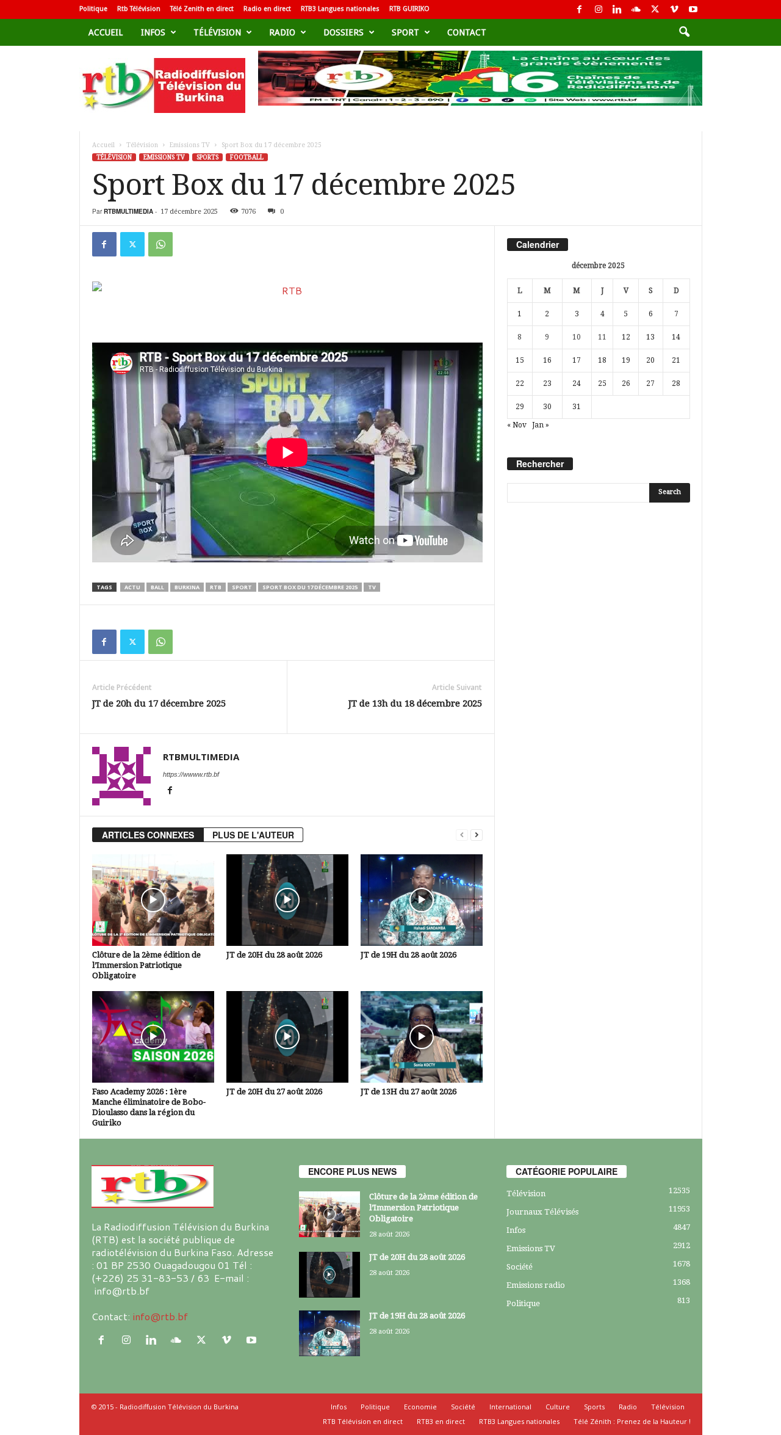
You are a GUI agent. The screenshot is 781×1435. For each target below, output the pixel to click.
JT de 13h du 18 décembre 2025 (415, 703)
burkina (187, 587)
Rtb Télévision (138, 9)
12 (626, 337)
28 (676, 383)
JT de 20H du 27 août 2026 (274, 1091)
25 (602, 383)
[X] (655, 9)
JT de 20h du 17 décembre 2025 (159, 703)
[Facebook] (579, 9)
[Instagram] (598, 9)
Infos (153, 32)
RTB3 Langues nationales (340, 9)
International (510, 1406)
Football (247, 157)
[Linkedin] (617, 9)
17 (576, 360)
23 (547, 383)
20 (650, 360)
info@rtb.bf (160, 1316)
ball (157, 587)
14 (676, 337)
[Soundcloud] (636, 9)
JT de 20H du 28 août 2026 (274, 954)
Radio (282, 32)
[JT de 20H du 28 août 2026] (287, 900)
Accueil (105, 32)
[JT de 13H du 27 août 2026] (422, 1037)
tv (372, 587)
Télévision (217, 32)
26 (626, 383)
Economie (420, 1406)
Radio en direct (267, 9)
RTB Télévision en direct (363, 1421)
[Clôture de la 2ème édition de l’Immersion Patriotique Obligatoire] (153, 900)
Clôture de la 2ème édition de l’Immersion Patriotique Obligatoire (146, 965)
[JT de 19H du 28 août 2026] (422, 900)
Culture (557, 1406)
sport (405, 32)
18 (602, 360)
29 (520, 406)
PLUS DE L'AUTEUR (253, 835)
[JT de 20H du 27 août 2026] (287, 1037)
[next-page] (476, 835)
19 (626, 360)
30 (547, 406)
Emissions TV (190, 145)
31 (576, 406)
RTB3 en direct (441, 1421)
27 (650, 383)
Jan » (540, 425)
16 (547, 360)
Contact (466, 32)
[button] (684, 32)
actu (132, 587)
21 (676, 360)
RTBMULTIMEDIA (128, 211)
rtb (215, 587)
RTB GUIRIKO (409, 9)
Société (519, 1266)
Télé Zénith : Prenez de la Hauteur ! (632, 1421)
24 (576, 383)
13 (650, 337)
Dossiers (343, 32)
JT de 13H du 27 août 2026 (408, 1091)
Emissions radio (535, 1285)
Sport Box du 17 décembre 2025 (310, 587)
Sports (207, 157)
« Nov (517, 425)
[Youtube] (693, 9)
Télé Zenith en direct (202, 9)
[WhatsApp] (160, 244)
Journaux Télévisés (542, 1211)
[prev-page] (462, 835)
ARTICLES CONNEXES (148, 835)
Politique (93, 9)
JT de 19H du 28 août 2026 (408, 954)
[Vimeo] (674, 9)
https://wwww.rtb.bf (191, 774)
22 (520, 383)
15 (520, 360)
